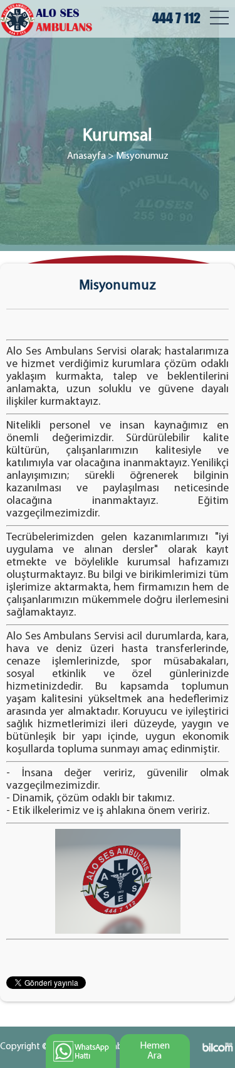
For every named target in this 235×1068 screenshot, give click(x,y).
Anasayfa (86, 156)
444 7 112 (176, 17)
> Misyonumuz (138, 156)
